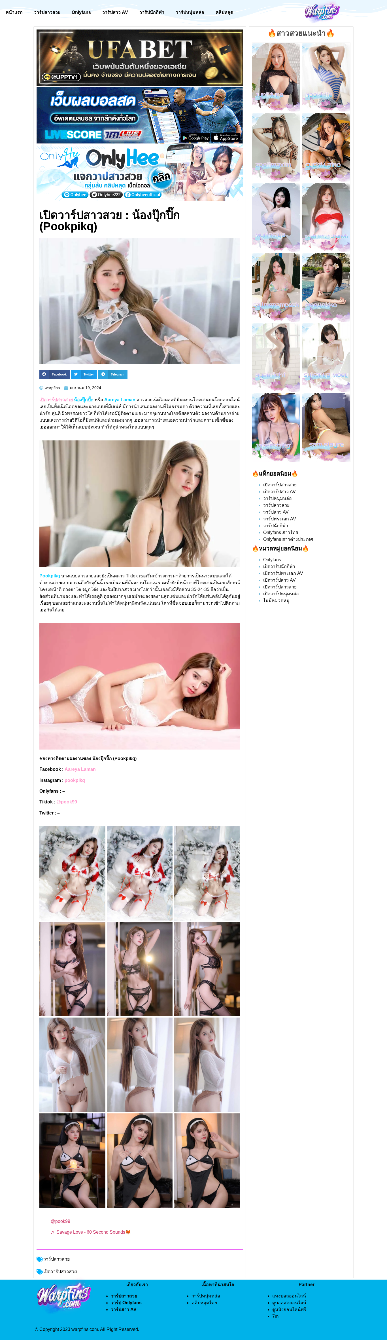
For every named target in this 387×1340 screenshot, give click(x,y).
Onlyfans (81, 12)
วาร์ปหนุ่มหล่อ (190, 12)
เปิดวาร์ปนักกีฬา (279, 566)
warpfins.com (84, 1329)
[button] (54, 374)
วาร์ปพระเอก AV (279, 518)
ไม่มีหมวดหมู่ (276, 600)
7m (275, 1316)
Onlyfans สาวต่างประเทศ (288, 539)
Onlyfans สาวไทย (280, 532)
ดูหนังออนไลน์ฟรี (289, 1309)
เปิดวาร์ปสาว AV (279, 491)
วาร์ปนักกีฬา (151, 12)
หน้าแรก (14, 12)
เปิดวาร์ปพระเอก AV (283, 573)
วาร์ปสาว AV (115, 12)
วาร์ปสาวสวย (47, 12)
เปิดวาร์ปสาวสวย (280, 484)
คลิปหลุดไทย (204, 1302)
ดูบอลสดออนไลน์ (289, 1302)
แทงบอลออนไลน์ (289, 1295)
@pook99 (60, 1221)
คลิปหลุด (224, 12)
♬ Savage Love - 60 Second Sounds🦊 (91, 1232)
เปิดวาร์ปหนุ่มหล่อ (281, 593)
